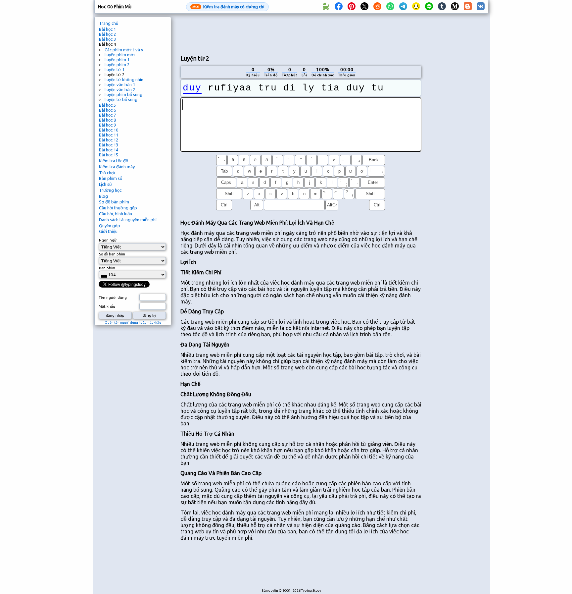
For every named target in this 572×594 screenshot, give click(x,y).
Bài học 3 (107, 39)
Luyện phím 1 (117, 59)
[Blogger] (468, 6)
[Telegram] (403, 6)
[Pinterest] (352, 6)
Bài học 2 (107, 34)
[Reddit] (377, 6)
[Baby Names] (326, 6)
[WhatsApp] (390, 6)
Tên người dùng (113, 297)
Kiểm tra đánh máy (117, 166)
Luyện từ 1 (114, 69)
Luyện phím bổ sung (123, 94)
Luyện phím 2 (117, 64)
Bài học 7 (107, 115)
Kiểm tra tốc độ (113, 160)
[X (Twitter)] (364, 6)
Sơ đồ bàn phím (114, 201)
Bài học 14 (108, 149)
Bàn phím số (110, 178)
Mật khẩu (107, 306)
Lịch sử (105, 184)
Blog (103, 196)
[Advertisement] (300, 33)
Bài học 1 (107, 29)
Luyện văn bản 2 (120, 89)
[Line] (429, 6)
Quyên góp (109, 225)
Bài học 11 (108, 135)
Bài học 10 (108, 130)
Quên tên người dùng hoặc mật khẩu (133, 322)
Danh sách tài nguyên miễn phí (128, 219)
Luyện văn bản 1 (120, 84)
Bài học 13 (108, 144)
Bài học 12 (108, 139)
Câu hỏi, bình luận (115, 213)
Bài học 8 (107, 120)
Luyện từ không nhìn (124, 79)
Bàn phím (107, 268)
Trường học (110, 190)
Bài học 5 (107, 105)
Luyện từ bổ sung (121, 99)
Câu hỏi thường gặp (118, 207)
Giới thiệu (108, 231)
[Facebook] (339, 6)
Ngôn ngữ (108, 240)
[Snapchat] (416, 6)
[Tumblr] (442, 6)
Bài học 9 (107, 125)
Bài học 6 (107, 110)
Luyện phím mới (120, 54)
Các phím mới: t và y (124, 49)
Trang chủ (108, 23)
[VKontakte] (481, 6)
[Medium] (455, 6)
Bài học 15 (108, 154)
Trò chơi (107, 172)
